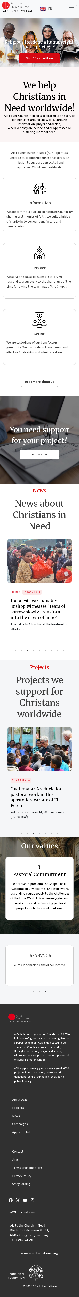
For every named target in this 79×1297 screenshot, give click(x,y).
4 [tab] (33, 651)
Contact (17, 1151)
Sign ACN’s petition (39, 58)
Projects (18, 1108)
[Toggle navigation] (71, 9)
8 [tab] (58, 651)
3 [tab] (27, 651)
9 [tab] (64, 651)
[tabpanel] (39, 589)
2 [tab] (21, 651)
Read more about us (39, 381)
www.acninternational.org (39, 1253)
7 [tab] (52, 651)
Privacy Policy (21, 1176)
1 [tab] (15, 651)
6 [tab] (46, 651)
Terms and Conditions (27, 1168)
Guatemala (21, 780)
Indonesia (32, 592)
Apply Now (39, 454)
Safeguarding (21, 1184)
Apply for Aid (21, 1132)
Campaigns (20, 1124)
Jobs (15, 1159)
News (16, 592)
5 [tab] (39, 651)
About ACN (19, 1100)
